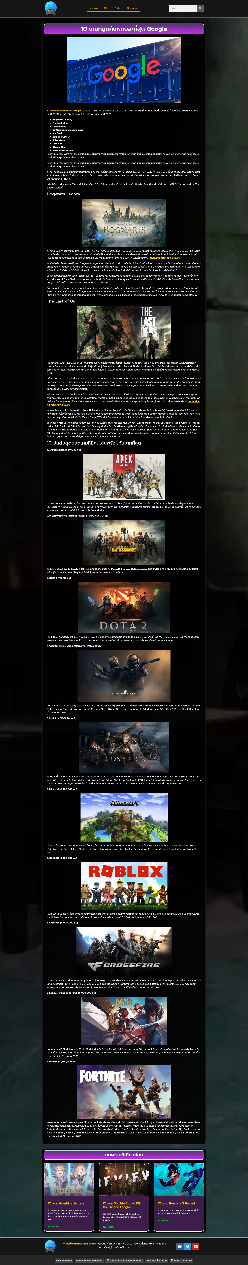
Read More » (53, 1227)
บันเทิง (117, 8)
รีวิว (106, 8)
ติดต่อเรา (132, 8)
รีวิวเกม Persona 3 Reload (176, 1203)
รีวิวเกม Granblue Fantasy (66, 1203)
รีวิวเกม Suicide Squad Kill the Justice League (122, 1205)
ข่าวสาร (94, 8)
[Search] (200, 8)
